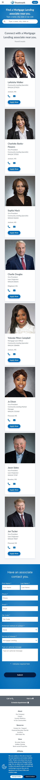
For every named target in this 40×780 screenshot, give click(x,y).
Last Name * (25, 583)
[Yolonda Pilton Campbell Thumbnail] (20, 318)
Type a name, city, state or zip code (20, 17)
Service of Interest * (9, 636)
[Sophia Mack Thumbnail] (20, 191)
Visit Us (29, 698)
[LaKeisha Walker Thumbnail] (20, 63)
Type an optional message (11, 647)
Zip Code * (6, 615)
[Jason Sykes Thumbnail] (20, 448)
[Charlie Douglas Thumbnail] (20, 255)
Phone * (5, 594)
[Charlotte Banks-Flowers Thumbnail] (20, 124)
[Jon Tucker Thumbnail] (20, 512)
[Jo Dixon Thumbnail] (20, 382)
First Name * (6, 583)
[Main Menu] (3, 2)
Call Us (9, 698)
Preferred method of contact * (13, 626)
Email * (4, 605)
